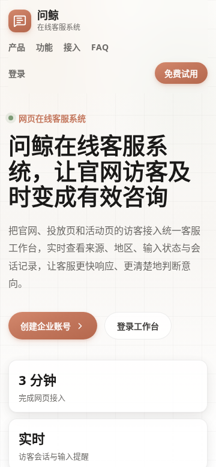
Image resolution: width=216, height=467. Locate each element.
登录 (16, 73)
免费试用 (181, 73)
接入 (72, 47)
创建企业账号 (45, 326)
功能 (44, 47)
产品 (16, 47)
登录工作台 (138, 326)
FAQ (100, 47)
